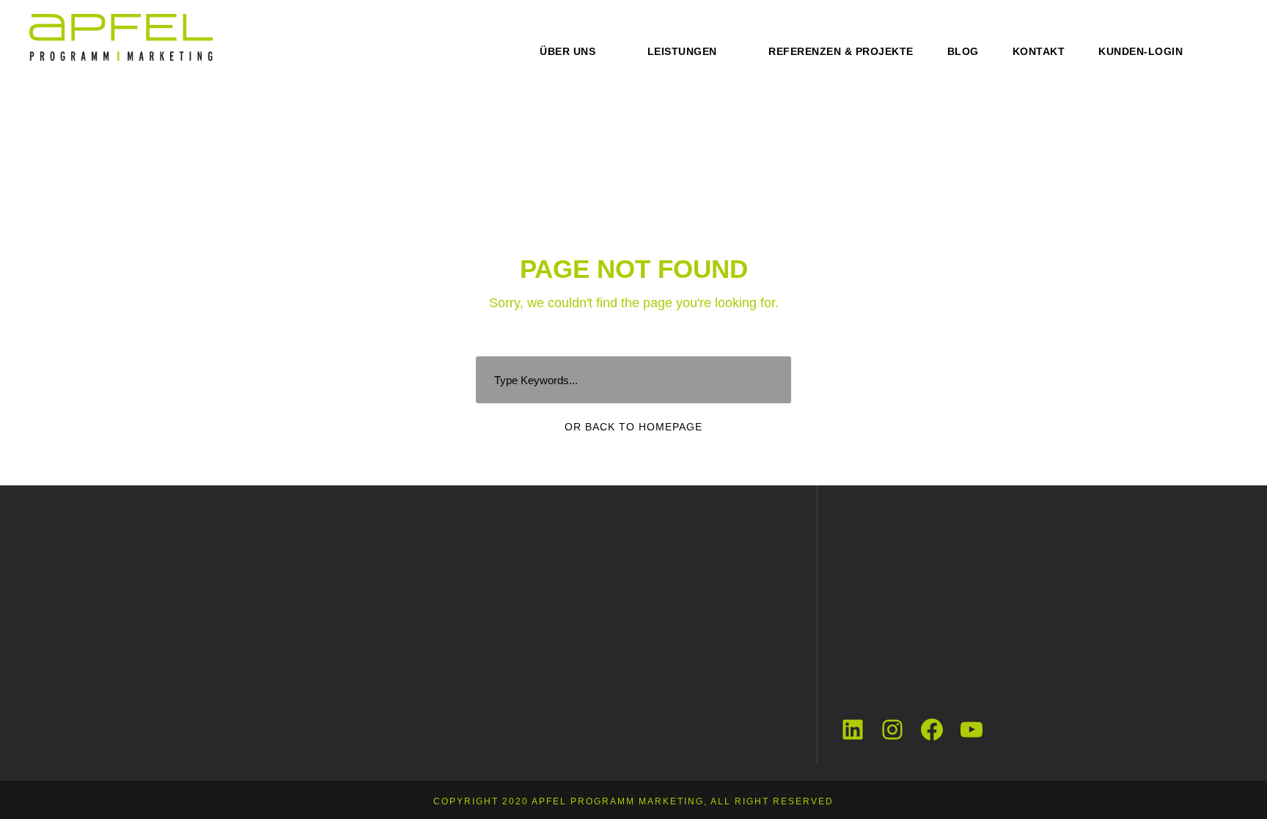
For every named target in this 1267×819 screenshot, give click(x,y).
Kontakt (1039, 51)
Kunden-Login (1140, 51)
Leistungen (682, 51)
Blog (963, 51)
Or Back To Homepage (633, 427)
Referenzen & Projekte (841, 51)
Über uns (567, 51)
